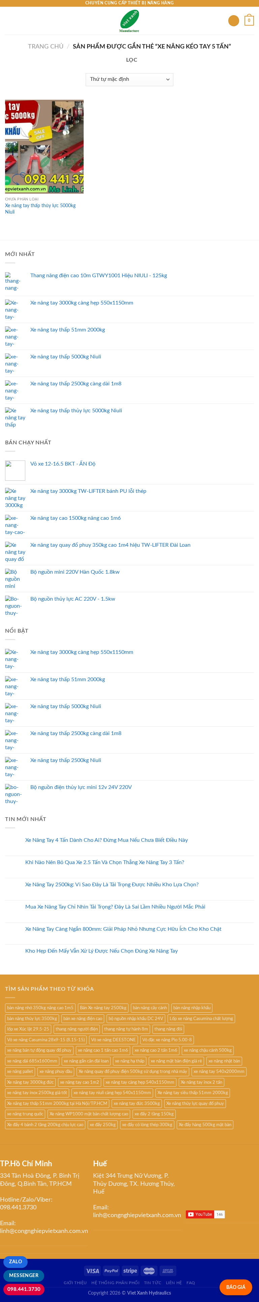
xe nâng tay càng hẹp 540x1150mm (140, 1082)
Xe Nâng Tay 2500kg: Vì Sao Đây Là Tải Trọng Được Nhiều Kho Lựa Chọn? (112, 884)
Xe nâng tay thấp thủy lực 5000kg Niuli (40, 209)
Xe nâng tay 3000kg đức (30, 1082)
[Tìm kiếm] (233, 20)
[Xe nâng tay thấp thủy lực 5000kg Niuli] (44, 147)
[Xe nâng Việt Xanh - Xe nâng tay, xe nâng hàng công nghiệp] (129, 21)
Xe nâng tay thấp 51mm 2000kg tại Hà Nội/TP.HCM (57, 1104)
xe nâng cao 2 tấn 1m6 (156, 1050)
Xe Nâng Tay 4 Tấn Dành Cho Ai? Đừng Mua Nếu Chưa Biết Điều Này (106, 840)
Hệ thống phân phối (115, 1283)
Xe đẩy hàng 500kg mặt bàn (205, 1125)
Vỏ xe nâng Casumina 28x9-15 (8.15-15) (46, 1040)
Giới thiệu (75, 1283)
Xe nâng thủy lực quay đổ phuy (195, 1104)
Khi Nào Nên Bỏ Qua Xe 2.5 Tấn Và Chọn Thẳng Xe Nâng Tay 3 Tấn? (104, 862)
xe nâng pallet (20, 1072)
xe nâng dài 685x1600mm (32, 1061)
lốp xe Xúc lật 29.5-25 (28, 1029)
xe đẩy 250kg (103, 1125)
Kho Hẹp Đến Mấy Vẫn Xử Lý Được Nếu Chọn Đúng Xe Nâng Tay (101, 951)
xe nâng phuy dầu (55, 1072)
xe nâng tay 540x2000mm (219, 1072)
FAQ (190, 1283)
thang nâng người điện (77, 1029)
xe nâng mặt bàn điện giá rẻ (176, 1061)
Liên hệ (174, 1283)
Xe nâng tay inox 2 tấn (201, 1082)
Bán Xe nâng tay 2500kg (103, 1008)
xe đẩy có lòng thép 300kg (147, 1125)
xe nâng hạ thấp (129, 1061)
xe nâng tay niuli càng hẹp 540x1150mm (112, 1093)
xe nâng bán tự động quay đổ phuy (39, 1050)
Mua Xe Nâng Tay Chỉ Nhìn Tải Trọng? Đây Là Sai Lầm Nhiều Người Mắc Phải (115, 907)
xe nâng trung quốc (25, 1114)
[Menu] (9, 20)
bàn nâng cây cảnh (150, 1008)
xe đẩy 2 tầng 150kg (154, 1114)
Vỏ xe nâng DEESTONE (113, 1040)
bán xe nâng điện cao (82, 1019)
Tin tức (152, 1283)
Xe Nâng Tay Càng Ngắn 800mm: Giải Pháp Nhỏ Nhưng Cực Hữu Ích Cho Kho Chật (123, 929)
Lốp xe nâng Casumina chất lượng (201, 1019)
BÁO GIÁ (236, 1287)
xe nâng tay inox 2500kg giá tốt (37, 1093)
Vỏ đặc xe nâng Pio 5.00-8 (167, 1040)
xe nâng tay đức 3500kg (137, 1104)
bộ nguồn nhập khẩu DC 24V (136, 1019)
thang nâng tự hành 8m (126, 1029)
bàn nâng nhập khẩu (191, 1008)
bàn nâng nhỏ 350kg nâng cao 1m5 (40, 1008)
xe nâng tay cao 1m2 (79, 1082)
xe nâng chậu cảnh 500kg (208, 1050)
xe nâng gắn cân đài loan (86, 1061)
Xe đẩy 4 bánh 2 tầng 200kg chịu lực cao (45, 1125)
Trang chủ (45, 46)
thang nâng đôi (168, 1029)
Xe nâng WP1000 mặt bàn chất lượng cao (89, 1114)
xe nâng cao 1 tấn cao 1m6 (103, 1050)
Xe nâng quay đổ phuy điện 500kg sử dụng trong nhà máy (133, 1072)
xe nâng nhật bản (224, 1061)
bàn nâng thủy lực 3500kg (32, 1019)
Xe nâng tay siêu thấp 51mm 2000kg (192, 1093)
